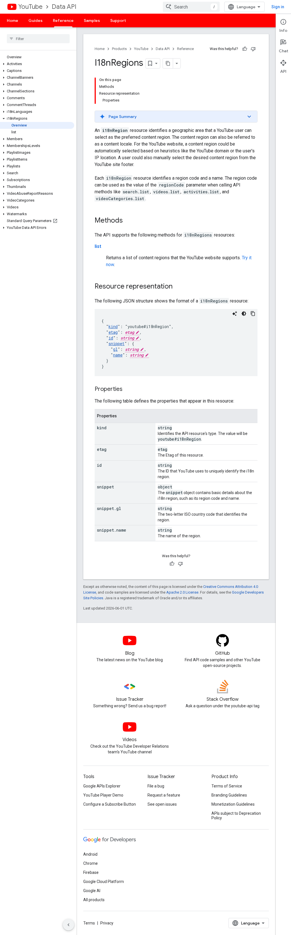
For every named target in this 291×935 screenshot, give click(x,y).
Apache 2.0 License (182, 592)
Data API (64, 7)
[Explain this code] (234, 313)
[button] (37, 64)
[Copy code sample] (252, 313)
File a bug (155, 786)
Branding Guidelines (229, 795)
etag (113, 332)
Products (119, 49)
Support (118, 20)
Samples (92, 20)
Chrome (90, 863)
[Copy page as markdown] (168, 63)
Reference (63, 20)
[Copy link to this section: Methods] (128, 220)
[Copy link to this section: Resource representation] (178, 286)
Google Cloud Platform (103, 881)
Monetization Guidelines (233, 804)
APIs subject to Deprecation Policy (236, 815)
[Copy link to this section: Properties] (128, 389)
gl (115, 349)
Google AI (91, 890)
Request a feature (163, 795)
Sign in (277, 7)
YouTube (30, 7)
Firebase (91, 872)
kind (113, 326)
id (111, 338)
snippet (116, 343)
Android (90, 854)
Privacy (106, 923)
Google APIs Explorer (101, 786)
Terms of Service (226, 786)
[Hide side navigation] (68, 924)
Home (12, 20)
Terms (89, 923)
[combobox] (191, 7)
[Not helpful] (253, 49)
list (98, 246)
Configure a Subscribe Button (109, 804)
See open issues (162, 804)
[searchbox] (38, 38)
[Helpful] (244, 49)
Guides (35, 20)
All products (94, 899)
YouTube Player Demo (103, 795)
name (117, 355)
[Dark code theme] (243, 313)
